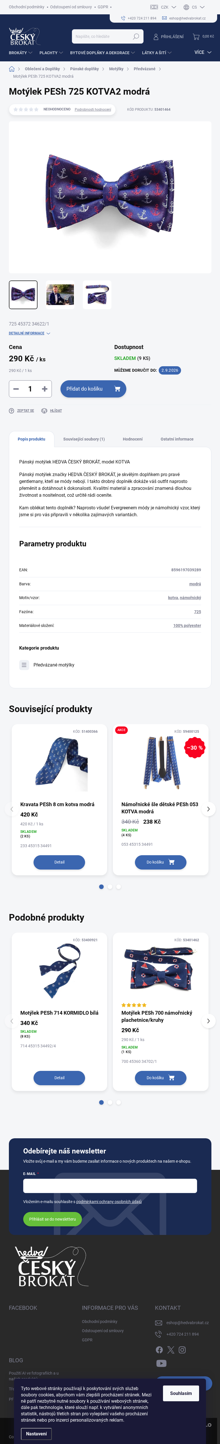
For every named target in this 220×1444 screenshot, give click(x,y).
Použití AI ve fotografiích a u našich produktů (34, 1376)
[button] (101, 886)
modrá (195, 584)
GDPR (103, 7)
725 (197, 611)
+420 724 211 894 (182, 1334)
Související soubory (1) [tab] (84, 439)
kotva (173, 597)
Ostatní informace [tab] (177, 439)
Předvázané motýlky (54, 665)
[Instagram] (182, 1348)
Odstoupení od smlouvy (71, 7)
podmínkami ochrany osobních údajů (109, 1201)
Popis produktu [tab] (31, 439)
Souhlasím (181, 1393)
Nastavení (36, 1434)
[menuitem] (21, 52)
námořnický (190, 597)
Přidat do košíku (84, 389)
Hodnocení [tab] (133, 439)
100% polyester (187, 625)
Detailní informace (26, 333)
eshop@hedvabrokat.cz (187, 1322)
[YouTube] (161, 1362)
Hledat (136, 36)
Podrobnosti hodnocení (93, 110)
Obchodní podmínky (26, 7)
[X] (170, 1348)
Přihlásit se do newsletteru (52, 1219)
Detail (59, 862)
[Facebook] (159, 1348)
